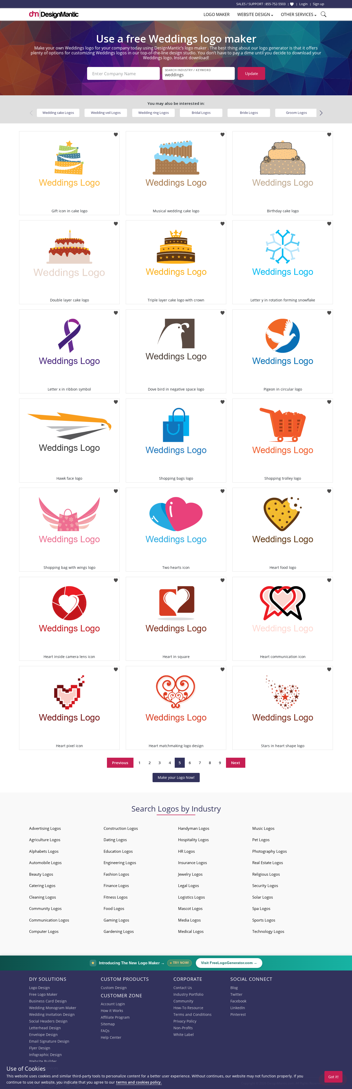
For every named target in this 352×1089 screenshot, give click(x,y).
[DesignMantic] (53, 14)
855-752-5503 (275, 4)
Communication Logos (49, 920)
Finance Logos (116, 885)
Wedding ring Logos (153, 112)
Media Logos (189, 920)
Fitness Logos (116, 897)
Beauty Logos (41, 874)
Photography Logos (269, 851)
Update (251, 73)
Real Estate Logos (267, 862)
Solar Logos (262, 897)
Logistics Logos (191, 897)
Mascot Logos (190, 908)
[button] (320, 113)
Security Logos (265, 885)
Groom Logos (296, 112)
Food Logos (114, 908)
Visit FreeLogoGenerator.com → (229, 963)
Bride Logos (249, 112)
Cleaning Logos (42, 897)
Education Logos (118, 851)
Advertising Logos (45, 828)
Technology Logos (268, 931)
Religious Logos (266, 874)
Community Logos (45, 908)
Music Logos (263, 828)
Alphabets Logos (43, 851)
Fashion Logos (116, 874)
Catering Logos (42, 885)
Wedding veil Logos (106, 112)
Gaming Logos (116, 920)
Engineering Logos (120, 862)
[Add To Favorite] (115, 133)
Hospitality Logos (193, 839)
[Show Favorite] (292, 4)
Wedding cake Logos (58, 112)
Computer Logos (43, 931)
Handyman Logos (193, 828)
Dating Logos (115, 839)
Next (235, 762)
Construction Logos (121, 828)
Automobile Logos (45, 862)
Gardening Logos (119, 931)
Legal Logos (188, 885)
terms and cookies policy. (139, 1082)
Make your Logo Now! (176, 777)
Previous (120, 762)
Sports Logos (263, 920)
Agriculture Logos (44, 839)
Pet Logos (261, 839)
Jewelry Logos (190, 874)
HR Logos (186, 851)
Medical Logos (191, 931)
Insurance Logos (192, 862)
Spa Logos (261, 908)
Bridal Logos (201, 112)
